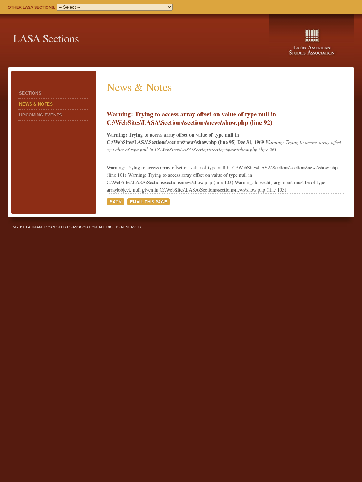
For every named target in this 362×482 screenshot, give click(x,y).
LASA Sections (46, 38)
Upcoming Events (40, 115)
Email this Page (148, 202)
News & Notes (36, 104)
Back (116, 202)
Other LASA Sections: (32, 7)
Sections (30, 93)
